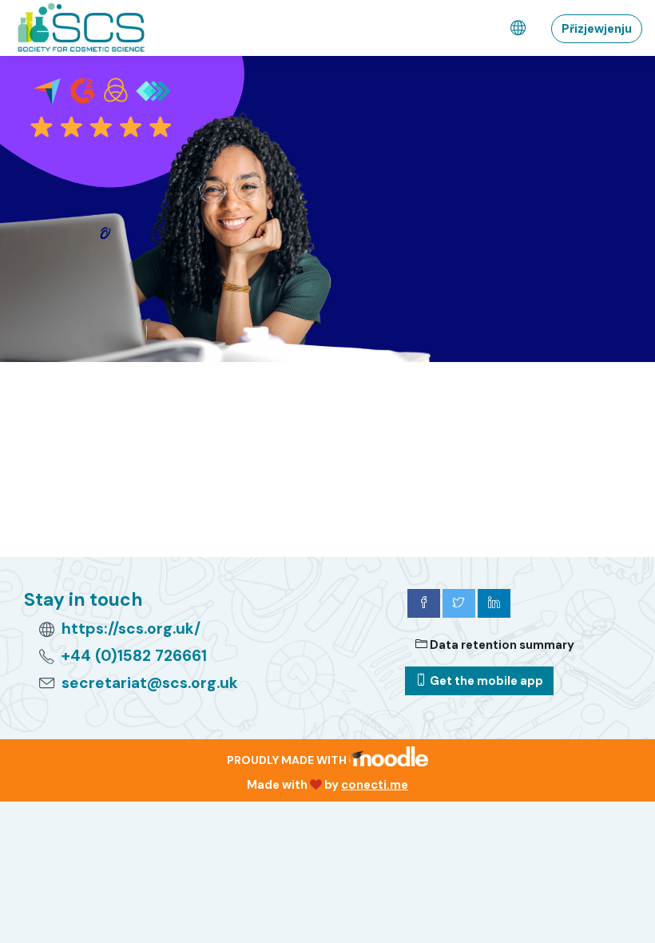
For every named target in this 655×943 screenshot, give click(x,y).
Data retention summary (500, 645)
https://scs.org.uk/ (131, 629)
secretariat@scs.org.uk (150, 683)
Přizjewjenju (597, 29)
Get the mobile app (485, 681)
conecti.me (374, 785)
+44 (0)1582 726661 (134, 656)
